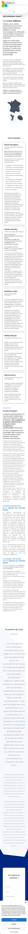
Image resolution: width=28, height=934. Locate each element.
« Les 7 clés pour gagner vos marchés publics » (13, 249)
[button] (25, 902)
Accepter (14, 920)
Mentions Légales (14, 932)
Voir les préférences (14, 928)
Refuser (14, 924)
